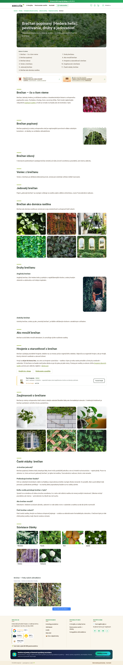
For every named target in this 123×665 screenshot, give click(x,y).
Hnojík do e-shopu (25, 371)
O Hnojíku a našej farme (77, 624)
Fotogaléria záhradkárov (78, 632)
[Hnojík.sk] (18, 5)
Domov (15, 10)
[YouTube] (103, 631)
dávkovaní (45, 366)
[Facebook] (95, 631)
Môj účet (48, 633)
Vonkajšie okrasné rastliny (31, 10)
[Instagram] (99, 631)
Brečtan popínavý (26, 57)
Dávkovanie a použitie (43, 371)
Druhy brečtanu (69, 54)
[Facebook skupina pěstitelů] (107, 631)
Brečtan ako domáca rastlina (29, 70)
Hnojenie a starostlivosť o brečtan (75, 61)
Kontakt (51, 5)
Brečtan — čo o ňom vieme (29, 54)
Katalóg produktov (52, 624)
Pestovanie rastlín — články (76, 628)
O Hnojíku (29, 5)
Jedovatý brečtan (26, 67)
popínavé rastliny (30, 103)
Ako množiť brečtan (70, 57)
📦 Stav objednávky (52, 636)
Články (20, 10)
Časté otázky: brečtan (71, 67)
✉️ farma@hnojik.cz (99, 624)
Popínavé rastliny (53, 10)
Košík (47, 630)
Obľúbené (49, 627)
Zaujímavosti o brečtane (72, 64)
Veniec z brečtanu (26, 64)
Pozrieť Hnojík (99, 380)
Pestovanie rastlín (41, 5)
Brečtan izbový (25, 61)
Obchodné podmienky (98, 663)
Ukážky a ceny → (103, 653)
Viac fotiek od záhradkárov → (61, 609)
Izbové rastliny (43, 10)
